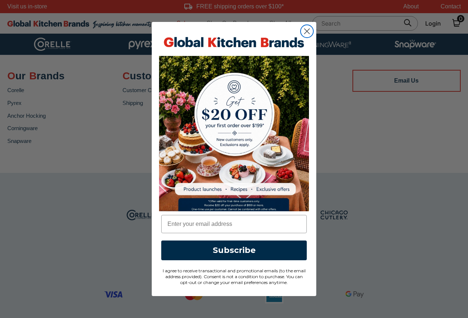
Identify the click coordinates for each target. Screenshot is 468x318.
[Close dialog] (307, 31)
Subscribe (234, 250)
